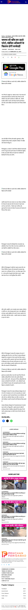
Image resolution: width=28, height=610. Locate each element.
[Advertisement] (14, 19)
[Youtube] (9, 565)
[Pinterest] (15, 57)
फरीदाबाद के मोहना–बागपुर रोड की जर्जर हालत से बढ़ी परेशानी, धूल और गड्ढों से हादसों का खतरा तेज (13, 454)
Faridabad (8, 36)
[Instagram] (4, 565)
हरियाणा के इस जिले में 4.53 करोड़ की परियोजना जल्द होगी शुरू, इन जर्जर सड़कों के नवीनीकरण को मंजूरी (14, 434)
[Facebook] (8, 57)
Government (6, 432)
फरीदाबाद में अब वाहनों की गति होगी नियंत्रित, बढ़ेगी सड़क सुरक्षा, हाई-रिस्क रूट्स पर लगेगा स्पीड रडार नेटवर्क (14, 464)
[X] (11, 57)
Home (3, 36)
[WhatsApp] (18, 57)
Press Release (11, 49)
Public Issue (17, 49)
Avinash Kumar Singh (9, 54)
